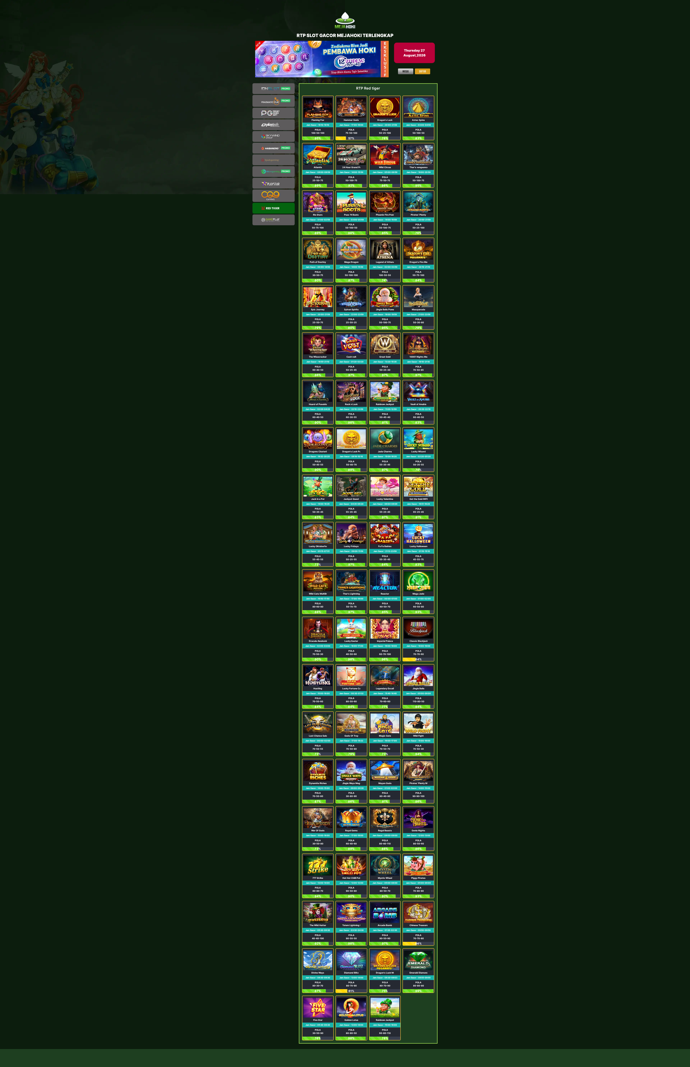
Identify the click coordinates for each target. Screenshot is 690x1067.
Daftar (422, 71)
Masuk (405, 71)
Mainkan (317, 118)
